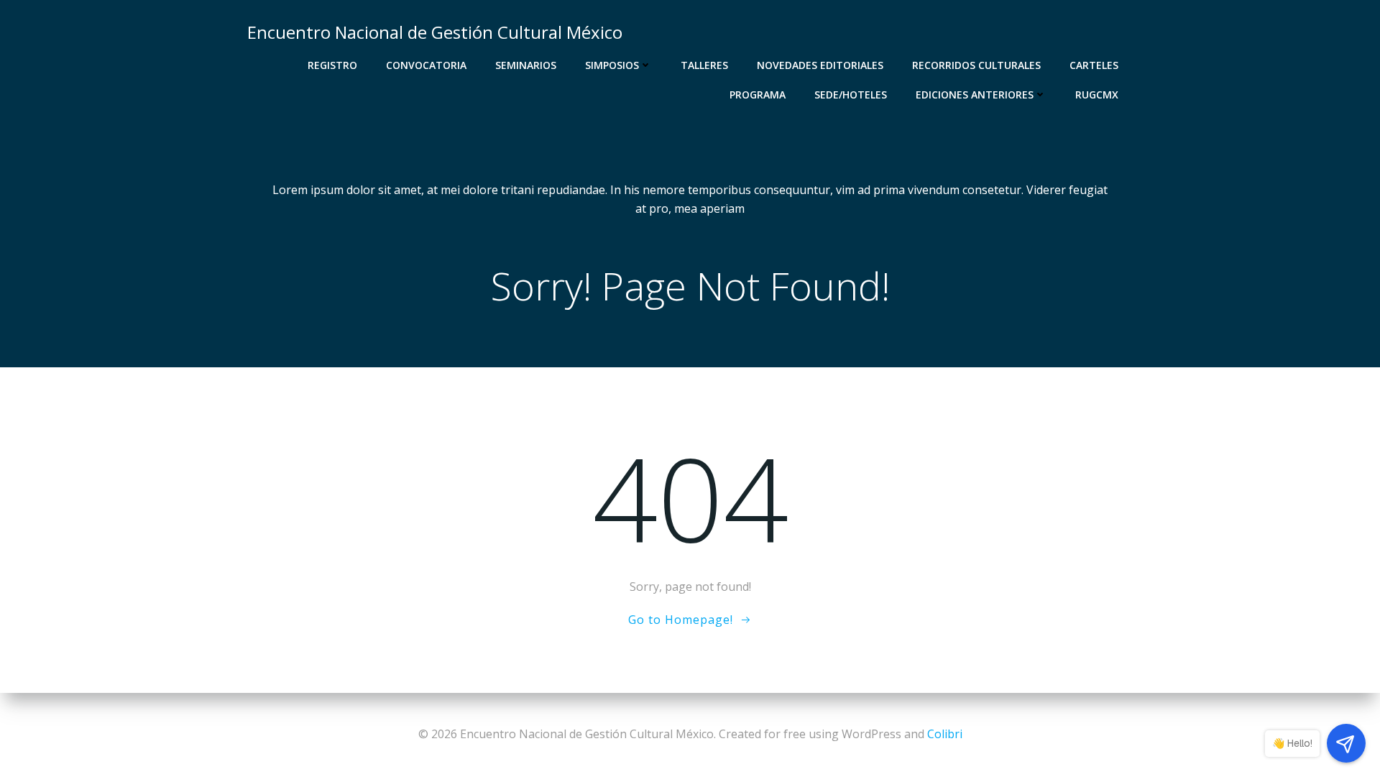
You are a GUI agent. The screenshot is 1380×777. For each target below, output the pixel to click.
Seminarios (525, 65)
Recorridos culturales (976, 65)
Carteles (1094, 65)
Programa (758, 94)
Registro (332, 65)
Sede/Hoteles (850, 94)
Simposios (612, 65)
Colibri (944, 734)
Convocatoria (426, 65)
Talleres (704, 65)
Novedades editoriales (820, 65)
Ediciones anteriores (975, 94)
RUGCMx (1096, 94)
